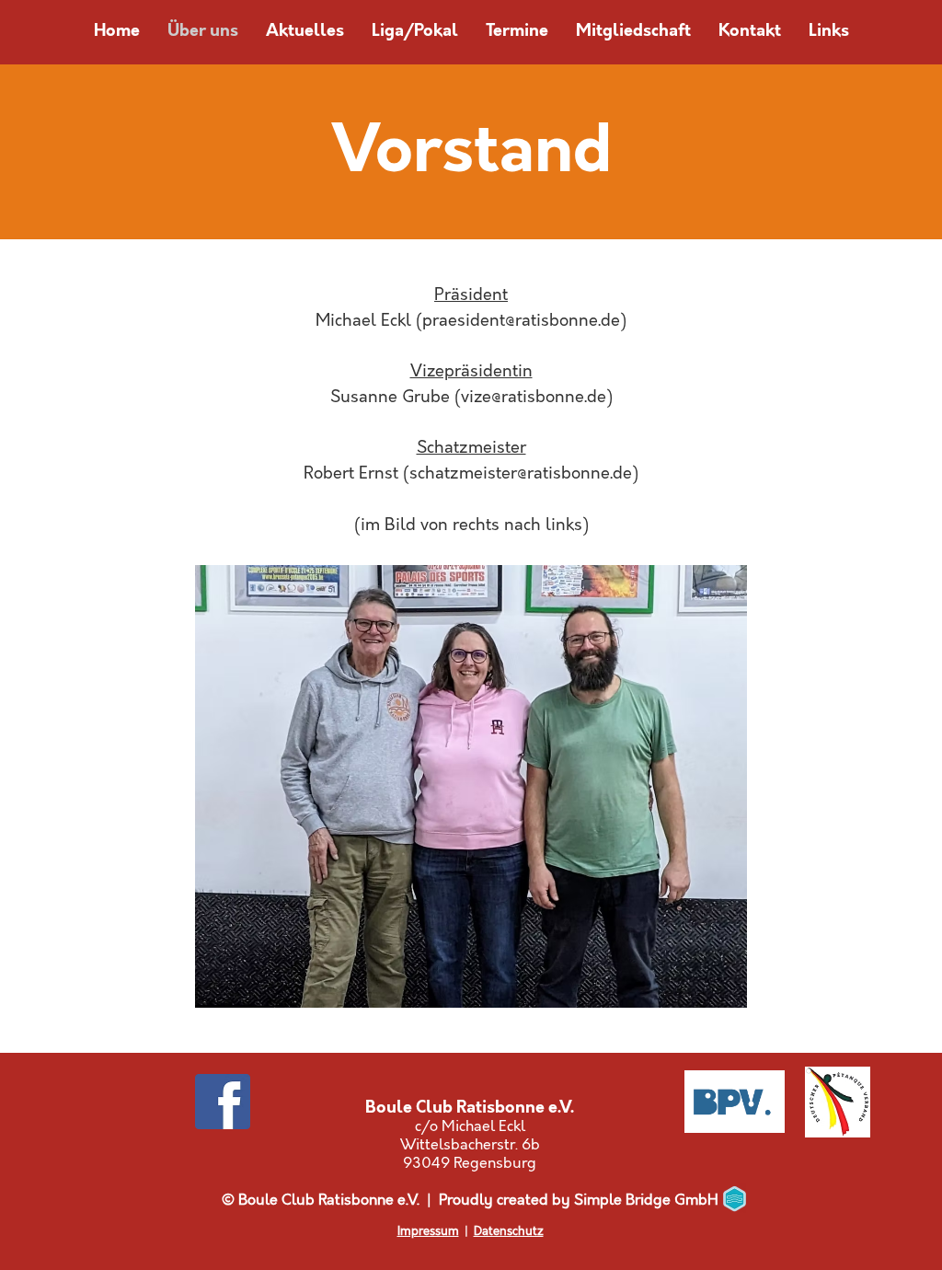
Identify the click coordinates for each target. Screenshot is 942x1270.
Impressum (428, 1231)
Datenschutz (509, 1231)
